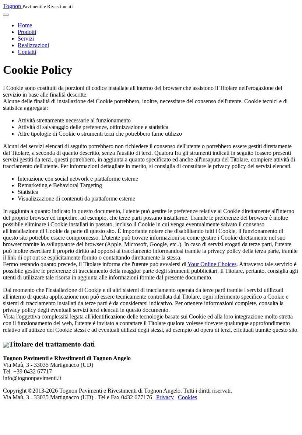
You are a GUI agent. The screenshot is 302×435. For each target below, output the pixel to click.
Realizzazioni (33, 45)
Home (25, 25)
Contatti (27, 52)
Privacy (165, 397)
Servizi (26, 38)
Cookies (187, 397)
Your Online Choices (211, 264)
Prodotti (27, 32)
